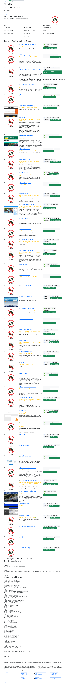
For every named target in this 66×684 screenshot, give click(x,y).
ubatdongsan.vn (24, 673)
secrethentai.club (38, 675)
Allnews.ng (23, 410)
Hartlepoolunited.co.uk (28, 491)
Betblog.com (24, 515)
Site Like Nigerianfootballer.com (50, 471)
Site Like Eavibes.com (55, 266)
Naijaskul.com (25, 149)
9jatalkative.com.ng (26, 285)
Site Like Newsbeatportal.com (50, 208)
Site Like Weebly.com (54, 342)
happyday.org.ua (38, 674)
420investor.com (24, 672)
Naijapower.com (25, 218)
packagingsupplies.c (54, 672)
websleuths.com (38, 678)
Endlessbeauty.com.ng (27, 526)
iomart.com (23, 678)
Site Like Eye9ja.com (55, 364)
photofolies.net (53, 674)
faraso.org (37, 673)
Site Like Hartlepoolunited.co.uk (50, 495)
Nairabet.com (24, 504)
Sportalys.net (24, 194)
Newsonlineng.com (26, 398)
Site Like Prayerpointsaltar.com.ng (50, 484)
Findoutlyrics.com (26, 352)
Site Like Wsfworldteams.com (50, 254)
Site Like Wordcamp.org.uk (49, 549)
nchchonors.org (24, 674)
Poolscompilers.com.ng (28, 44)
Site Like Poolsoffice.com (56, 119)
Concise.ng (23, 373)
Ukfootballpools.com (27, 84)
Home (59, 1)
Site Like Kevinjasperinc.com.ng (50, 107)
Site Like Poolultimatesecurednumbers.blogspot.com (52, 72)
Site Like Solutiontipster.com (55, 137)
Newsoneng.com (25, 422)
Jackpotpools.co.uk (26, 319)
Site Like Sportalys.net (55, 195)
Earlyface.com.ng (26, 296)
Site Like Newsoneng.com (56, 424)
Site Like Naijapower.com (56, 220)
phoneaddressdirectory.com (40, 672)
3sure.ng (23, 434)
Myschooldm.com (26, 330)
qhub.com (37, 677)
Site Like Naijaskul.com (48, 150)
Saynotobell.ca (25, 445)
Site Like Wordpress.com (55, 458)
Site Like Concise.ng (54, 375)
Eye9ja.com (24, 362)
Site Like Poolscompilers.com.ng (50, 48)
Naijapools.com (25, 537)
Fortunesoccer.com (26, 95)
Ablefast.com (24, 172)
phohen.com (52, 678)
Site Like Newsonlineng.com (49, 399)
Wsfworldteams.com (27, 250)
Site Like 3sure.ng (54, 436)
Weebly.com (24, 340)
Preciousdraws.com (26, 240)
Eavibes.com (24, 264)
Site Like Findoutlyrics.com (49, 355)
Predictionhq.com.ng (27, 308)
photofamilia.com (53, 675)
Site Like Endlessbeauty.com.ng (50, 528)
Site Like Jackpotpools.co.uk (49, 322)
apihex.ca (22, 677)
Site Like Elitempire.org (55, 57)
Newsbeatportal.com (27, 204)
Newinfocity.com (25, 183)
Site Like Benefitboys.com (49, 230)
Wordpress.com (25, 456)
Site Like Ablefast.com (54, 174)
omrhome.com (23, 675)
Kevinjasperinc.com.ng (27, 106)
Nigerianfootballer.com (28, 468)
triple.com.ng (8, 14)
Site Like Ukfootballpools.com (50, 88)
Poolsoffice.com (25, 117)
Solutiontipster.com (26, 135)
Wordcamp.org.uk (26, 548)
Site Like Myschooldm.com (49, 333)
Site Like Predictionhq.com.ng (50, 312)
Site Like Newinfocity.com (55, 184)
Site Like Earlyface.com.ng (56, 298)
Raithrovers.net (25, 275)
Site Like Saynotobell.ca (48, 447)
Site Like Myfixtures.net (55, 161)
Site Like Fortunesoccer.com (49, 97)
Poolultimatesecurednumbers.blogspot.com (34, 69)
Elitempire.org (25, 55)
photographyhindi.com (54, 673)
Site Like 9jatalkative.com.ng (49, 287)
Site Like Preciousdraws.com (49, 243)
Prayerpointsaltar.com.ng (28, 480)
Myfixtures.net (25, 160)
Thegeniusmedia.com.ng (28, 387)
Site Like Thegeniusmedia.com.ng (50, 391)
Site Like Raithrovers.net (55, 276)
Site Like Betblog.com (55, 517)
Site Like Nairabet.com (54, 505)
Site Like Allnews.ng (54, 412)
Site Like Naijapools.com (49, 539)
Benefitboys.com (25, 229)
